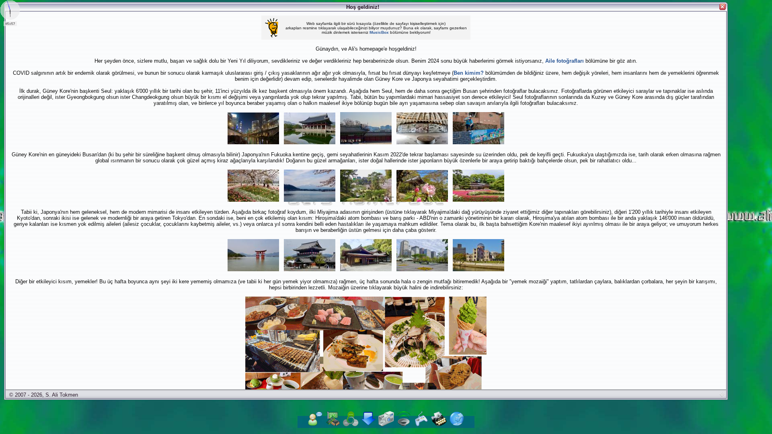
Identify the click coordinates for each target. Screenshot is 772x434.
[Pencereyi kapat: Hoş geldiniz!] (722, 7)
